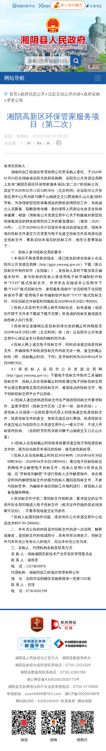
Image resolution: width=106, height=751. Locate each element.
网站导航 (14, 78)
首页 (13, 94)
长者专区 (96, 6)
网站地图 (84, 701)
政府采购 (92, 94)
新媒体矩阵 (50, 6)
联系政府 (68, 701)
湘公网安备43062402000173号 (53, 679)
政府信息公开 (32, 94)
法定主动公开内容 (64, 94)
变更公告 (15, 100)
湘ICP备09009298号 (82, 693)
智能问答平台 (25, 6)
